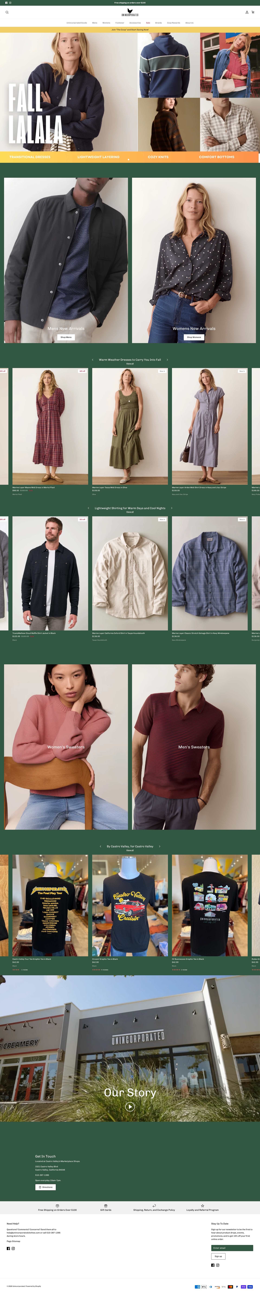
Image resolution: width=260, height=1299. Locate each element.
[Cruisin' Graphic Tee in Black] (130, 905)
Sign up (218, 1256)
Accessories (135, 23)
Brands (158, 23)
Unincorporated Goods (77, 23)
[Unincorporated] (130, 12)
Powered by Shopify (33, 1286)
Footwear (120, 23)
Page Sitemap (13, 1241)
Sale (148, 23)
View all (130, 363)
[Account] (246, 12)
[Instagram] (10, 3)
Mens (94, 23)
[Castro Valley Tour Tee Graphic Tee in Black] (50, 905)
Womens (106, 23)
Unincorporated (19, 1286)
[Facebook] (6, 3)
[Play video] (130, 1106)
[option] (130, 98)
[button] (128, 159)
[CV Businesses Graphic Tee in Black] (210, 905)
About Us (189, 23)
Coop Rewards (173, 23)
